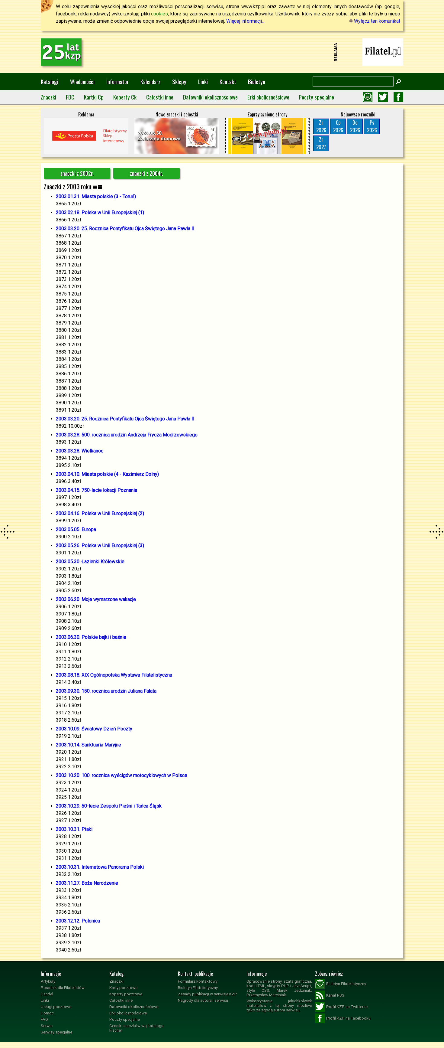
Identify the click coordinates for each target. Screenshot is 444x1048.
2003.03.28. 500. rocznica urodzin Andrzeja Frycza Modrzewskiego (127, 435)
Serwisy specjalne (56, 1032)
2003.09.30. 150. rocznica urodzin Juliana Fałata (106, 691)
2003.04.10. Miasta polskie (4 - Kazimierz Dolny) (107, 474)
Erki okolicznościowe (268, 97)
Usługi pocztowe (56, 1006)
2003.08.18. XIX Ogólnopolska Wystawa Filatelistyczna (114, 675)
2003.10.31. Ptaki (74, 829)
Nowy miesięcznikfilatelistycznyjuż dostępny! (383, 51)
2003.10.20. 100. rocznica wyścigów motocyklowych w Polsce (121, 775)
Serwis (47, 1026)
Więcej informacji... (245, 21)
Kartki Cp (94, 97)
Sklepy (179, 81)
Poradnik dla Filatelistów (63, 987)
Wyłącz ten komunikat (376, 21)
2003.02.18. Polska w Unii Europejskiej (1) (100, 212)
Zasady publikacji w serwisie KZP (207, 994)
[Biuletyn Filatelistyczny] (367, 97)
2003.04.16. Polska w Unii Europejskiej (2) (100, 513)
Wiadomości (82, 81)
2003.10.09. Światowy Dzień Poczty (94, 729)
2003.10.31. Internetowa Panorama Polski (100, 867)
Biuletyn (256, 81)
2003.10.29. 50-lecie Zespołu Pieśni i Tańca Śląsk (109, 806)
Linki (203, 81)
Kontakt (228, 81)
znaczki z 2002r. (77, 173)
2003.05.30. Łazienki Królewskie (90, 561)
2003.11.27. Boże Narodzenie (87, 883)
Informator (117, 81)
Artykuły (48, 981)
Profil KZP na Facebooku (348, 1018)
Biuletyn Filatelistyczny (198, 987)
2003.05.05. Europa (76, 529)
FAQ (44, 1019)
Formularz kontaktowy (197, 981)
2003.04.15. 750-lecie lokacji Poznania (96, 490)
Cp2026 (338, 126)
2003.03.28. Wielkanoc (79, 451)
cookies (159, 14)
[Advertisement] (222, 52)
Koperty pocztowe (125, 994)
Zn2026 (321, 126)
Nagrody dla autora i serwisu (203, 1000)
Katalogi (49, 81)
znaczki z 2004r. (146, 173)
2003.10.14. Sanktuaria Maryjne (88, 745)
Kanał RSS (335, 995)
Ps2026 (372, 126)
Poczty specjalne (316, 97)
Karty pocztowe (123, 987)
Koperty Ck (125, 97)
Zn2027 (321, 143)
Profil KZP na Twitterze (347, 1006)
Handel (47, 994)
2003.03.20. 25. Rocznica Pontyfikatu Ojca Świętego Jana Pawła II (125, 228)
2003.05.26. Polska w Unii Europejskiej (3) (100, 545)
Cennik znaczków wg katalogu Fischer (136, 1028)
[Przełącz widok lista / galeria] (97, 186)
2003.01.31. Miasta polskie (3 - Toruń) (96, 196)
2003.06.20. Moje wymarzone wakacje (96, 599)
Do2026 (355, 126)
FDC (70, 97)
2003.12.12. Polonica (78, 921)
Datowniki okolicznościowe (210, 97)
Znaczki (48, 97)
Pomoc (47, 1013)
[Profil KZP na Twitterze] (383, 97)
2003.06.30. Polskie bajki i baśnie (91, 637)
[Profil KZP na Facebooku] (398, 97)
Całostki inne (159, 97)
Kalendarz (150, 81)
